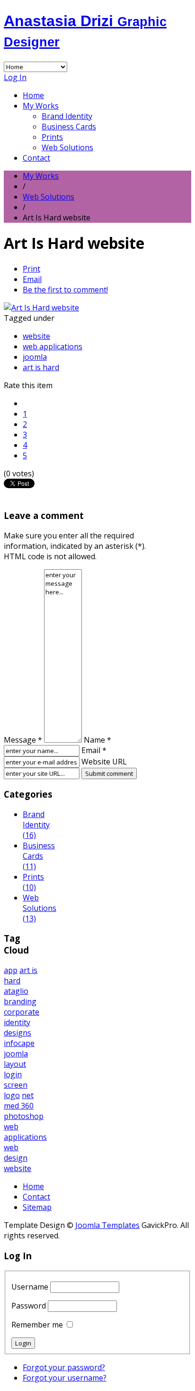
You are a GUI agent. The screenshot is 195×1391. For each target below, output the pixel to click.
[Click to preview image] (41, 307)
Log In (15, 77)
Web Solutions (67, 147)
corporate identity (21, 1017)
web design (15, 1152)
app (11, 970)
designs (17, 1032)
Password (28, 1305)
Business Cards (69, 126)
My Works (41, 105)
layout (15, 1064)
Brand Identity (67, 116)
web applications (52, 346)
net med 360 (19, 1100)
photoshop (24, 1116)
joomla (35, 357)
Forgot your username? (64, 1378)
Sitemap (37, 1207)
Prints (52, 137)
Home (33, 95)
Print (31, 269)
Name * (97, 740)
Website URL (104, 761)
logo (12, 1095)
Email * (93, 750)
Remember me (37, 1324)
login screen (15, 1079)
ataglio (16, 991)
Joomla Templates (107, 1225)
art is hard (41, 367)
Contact (36, 158)
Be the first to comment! (65, 289)
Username (29, 1287)
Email (32, 279)
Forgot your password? (64, 1367)
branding (20, 1001)
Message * (23, 740)
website (36, 336)
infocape (19, 1043)
